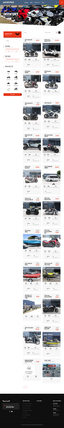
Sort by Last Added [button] (47, 32)
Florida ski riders (27, 414)
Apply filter (12, 94)
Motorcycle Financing (28, 410)
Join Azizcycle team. (28, 403)
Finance (31, 2)
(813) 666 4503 (10, 407)
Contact (25, 412)
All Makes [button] (7, 40)
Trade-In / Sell (37, 2)
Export (43, 2)
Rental (25, 417)
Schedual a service (27, 405)
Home (4, 16)
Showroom (26, 2)
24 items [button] (25, 32)
